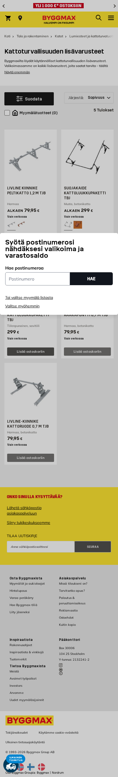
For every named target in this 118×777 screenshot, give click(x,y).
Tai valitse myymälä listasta (29, 297)
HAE (91, 278)
